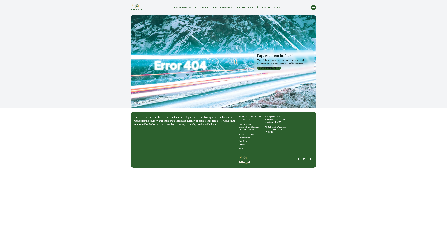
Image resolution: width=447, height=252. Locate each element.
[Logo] (136, 8)
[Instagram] (304, 159)
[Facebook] (298, 159)
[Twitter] (310, 159)
